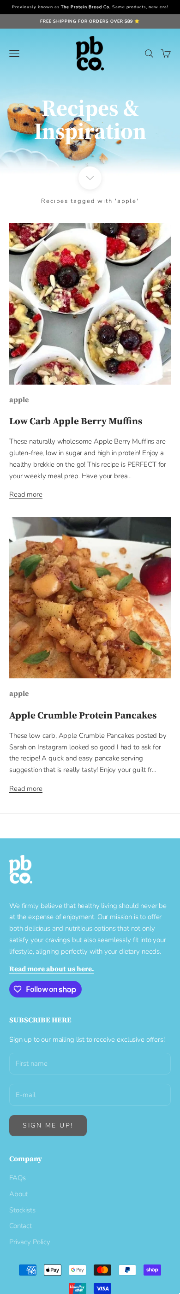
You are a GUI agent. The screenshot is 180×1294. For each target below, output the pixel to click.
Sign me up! (48, 1125)
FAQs (17, 1177)
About (18, 1194)
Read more (25, 494)
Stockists (22, 1210)
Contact (20, 1225)
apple (19, 399)
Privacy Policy (29, 1242)
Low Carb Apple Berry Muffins (75, 420)
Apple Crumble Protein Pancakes (82, 715)
